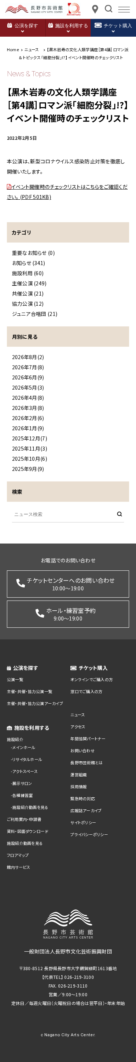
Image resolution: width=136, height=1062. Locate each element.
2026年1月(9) (28, 428)
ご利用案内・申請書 (24, 819)
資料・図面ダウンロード (27, 831)
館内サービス (18, 867)
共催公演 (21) (28, 293)
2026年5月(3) (28, 387)
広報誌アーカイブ (86, 810)
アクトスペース (25, 771)
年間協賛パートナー (88, 738)
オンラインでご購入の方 (91, 679)
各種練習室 (22, 795)
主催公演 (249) (29, 283)
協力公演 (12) (28, 303)
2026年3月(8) (28, 407)
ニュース (77, 714)
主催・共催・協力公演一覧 (29, 691)
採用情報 (78, 786)
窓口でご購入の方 (86, 691)
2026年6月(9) (28, 377)
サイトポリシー (83, 822)
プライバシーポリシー (89, 834)
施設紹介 (15, 739)
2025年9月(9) (28, 468)
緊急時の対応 (82, 798)
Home (13, 49)
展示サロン (22, 783)
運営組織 (78, 774)
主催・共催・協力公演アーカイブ (35, 703)
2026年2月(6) (28, 418)
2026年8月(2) (28, 357)
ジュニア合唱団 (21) (34, 313)
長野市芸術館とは (86, 762)
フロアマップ (18, 855)
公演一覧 (15, 679)
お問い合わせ (82, 750)
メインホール (24, 747)
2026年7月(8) (28, 367)
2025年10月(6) (29, 458)
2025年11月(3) (29, 448)
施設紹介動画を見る (30, 807)
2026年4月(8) (28, 397)
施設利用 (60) (28, 273)
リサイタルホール (27, 759)
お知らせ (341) (28, 262)
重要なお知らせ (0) (33, 252)
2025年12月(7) (29, 438)
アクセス (77, 726)
